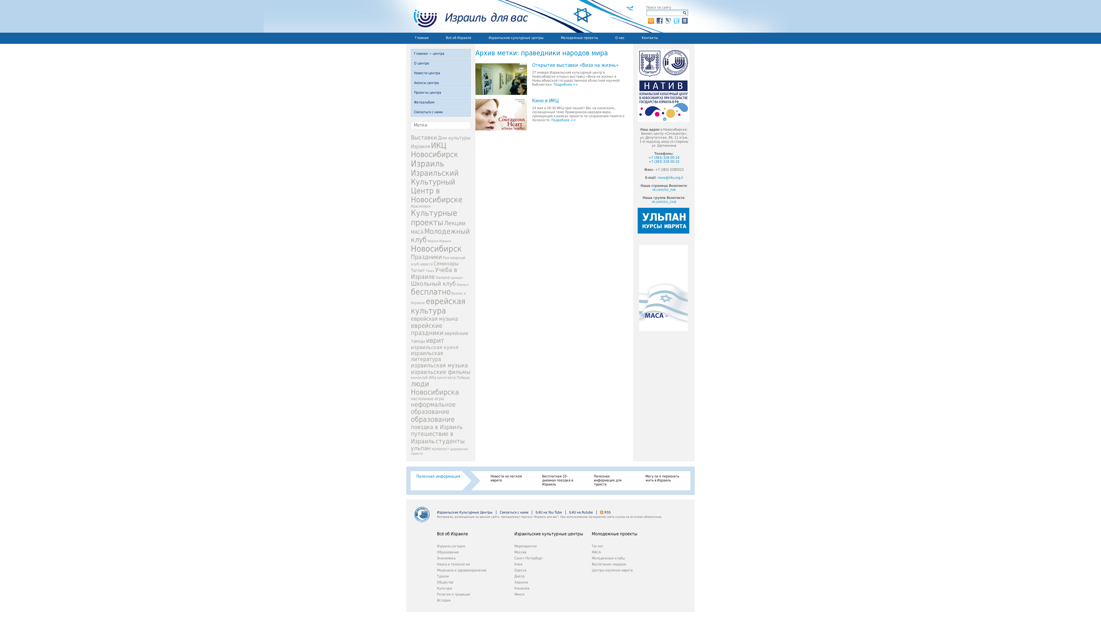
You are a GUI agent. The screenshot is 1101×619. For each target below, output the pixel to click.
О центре (421, 63)
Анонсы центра (426, 83)
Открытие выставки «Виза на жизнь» (575, 65)
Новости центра (427, 73)
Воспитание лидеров (609, 564)
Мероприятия (525, 546)
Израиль (427, 164)
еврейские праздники (427, 329)
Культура (444, 588)
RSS (607, 512)
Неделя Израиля (439, 241)
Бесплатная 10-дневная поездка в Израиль (557, 480)
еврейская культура (438, 306)
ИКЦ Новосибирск (434, 150)
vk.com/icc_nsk (664, 190)
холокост (440, 448)
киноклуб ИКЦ (423, 377)
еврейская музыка (434, 319)
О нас (619, 38)
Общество (445, 582)
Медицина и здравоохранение (462, 570)
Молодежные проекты (579, 38)
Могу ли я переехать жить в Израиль (662, 478)
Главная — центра (429, 54)
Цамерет (456, 278)
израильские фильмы (440, 372)
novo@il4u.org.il (670, 178)
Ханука (443, 277)
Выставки (424, 137)
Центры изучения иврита (612, 570)
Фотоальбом (424, 102)
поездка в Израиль (437, 427)
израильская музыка (439, 365)
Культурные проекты (434, 217)
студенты (450, 441)
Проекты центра (427, 93)
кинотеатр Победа (453, 377)
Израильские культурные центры (516, 38)
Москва (520, 552)
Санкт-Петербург (528, 558)
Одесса (520, 570)
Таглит (418, 270)
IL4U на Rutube (581, 512)
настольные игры (427, 398)
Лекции (454, 223)
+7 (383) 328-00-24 (664, 158)
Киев (518, 564)
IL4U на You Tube (549, 512)
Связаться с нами (428, 112)
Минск (519, 594)
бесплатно (431, 292)
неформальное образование (433, 408)
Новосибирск (436, 249)
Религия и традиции (453, 594)
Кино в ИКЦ (545, 100)
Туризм (443, 576)
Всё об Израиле (458, 38)
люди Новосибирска (435, 388)
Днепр (519, 576)
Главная (422, 38)
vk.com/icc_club (664, 202)
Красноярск (421, 206)
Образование (448, 552)
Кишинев (521, 588)
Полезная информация (438, 476)
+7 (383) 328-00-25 (664, 162)
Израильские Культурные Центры (465, 512)
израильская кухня (434, 347)
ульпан (421, 448)
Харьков (521, 582)
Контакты (650, 38)
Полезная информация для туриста (608, 480)
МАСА (417, 232)
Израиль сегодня (451, 546)
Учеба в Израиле (434, 273)
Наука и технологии (453, 564)
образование (433, 419)
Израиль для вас (467, 16)
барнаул (463, 285)
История (444, 600)
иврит (435, 340)
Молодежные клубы (608, 558)
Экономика (446, 558)
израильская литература (427, 356)
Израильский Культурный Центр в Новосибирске (436, 186)
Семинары (446, 263)
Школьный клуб (433, 283)
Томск (430, 271)
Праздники (426, 257)
